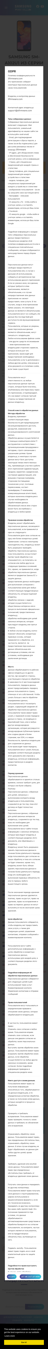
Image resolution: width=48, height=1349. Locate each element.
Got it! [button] (24, 1342)
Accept (11, 1277)
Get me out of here (30, 1277)
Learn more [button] (9, 1336)
